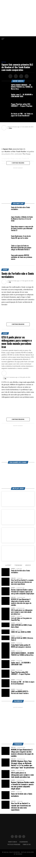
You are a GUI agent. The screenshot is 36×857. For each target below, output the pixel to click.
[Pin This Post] (21, 76)
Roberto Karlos (12, 842)
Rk (10, 282)
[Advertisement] (18, 18)
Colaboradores (23, 842)
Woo (10, 128)
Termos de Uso (27, 844)
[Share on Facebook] (10, 76)
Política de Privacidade (14, 844)
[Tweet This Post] (15, 76)
